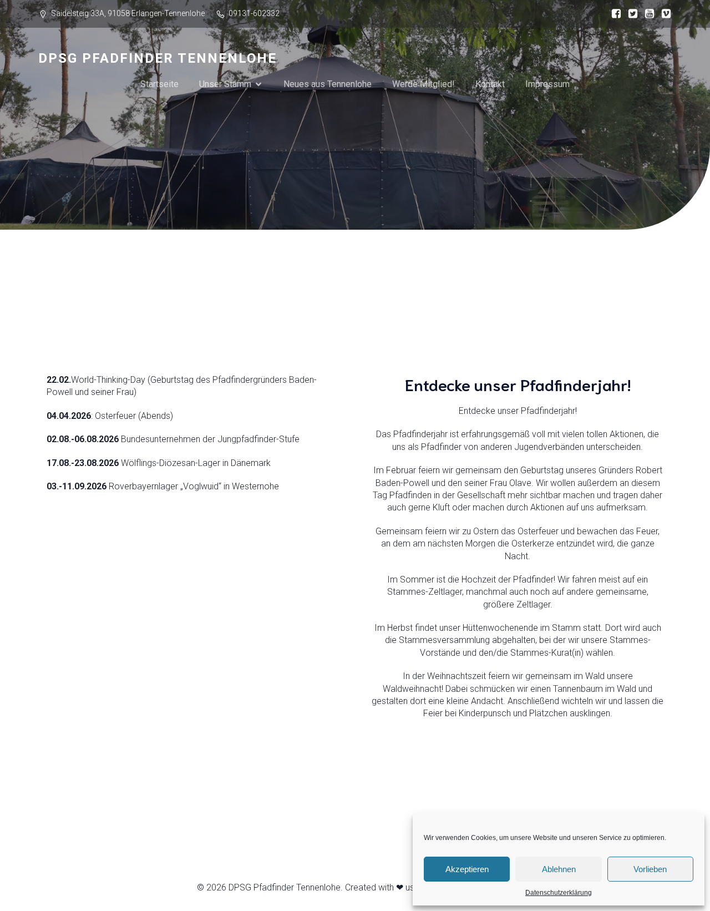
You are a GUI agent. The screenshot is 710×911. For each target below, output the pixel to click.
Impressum (547, 84)
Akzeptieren (467, 869)
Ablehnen (559, 869)
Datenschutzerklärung (558, 893)
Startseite (159, 84)
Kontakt (490, 84)
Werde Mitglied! (423, 84)
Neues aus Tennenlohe (327, 84)
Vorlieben (650, 869)
